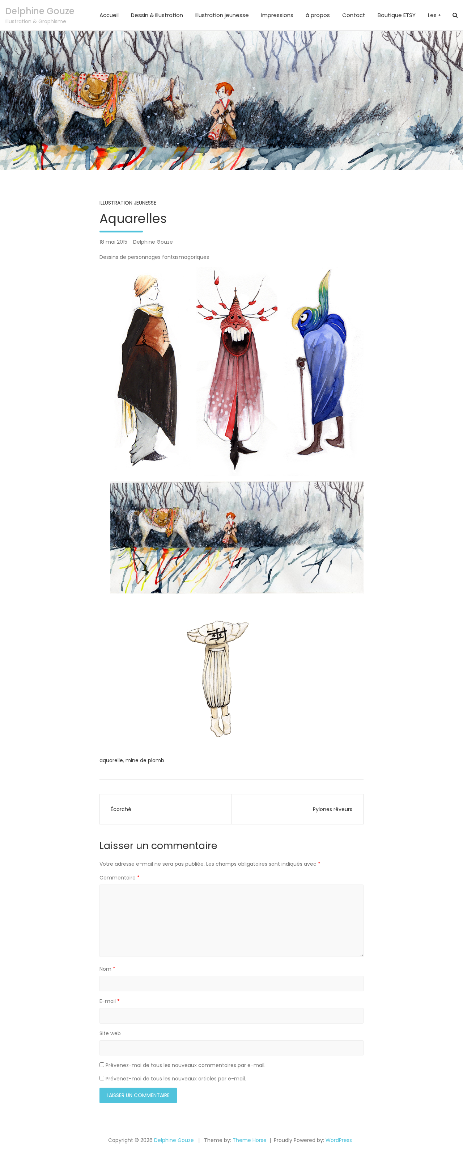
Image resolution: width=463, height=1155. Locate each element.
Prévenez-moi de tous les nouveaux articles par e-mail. (176, 1078)
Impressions (277, 15)
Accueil (109, 15)
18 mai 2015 (113, 241)
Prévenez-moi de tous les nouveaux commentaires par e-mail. (186, 1065)
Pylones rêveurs (332, 809)
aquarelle (111, 760)
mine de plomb (145, 760)
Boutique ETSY (397, 15)
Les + (435, 15)
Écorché (121, 809)
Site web (110, 1033)
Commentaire (119, 877)
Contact (353, 15)
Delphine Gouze (40, 11)
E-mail (109, 1001)
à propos (318, 15)
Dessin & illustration (157, 15)
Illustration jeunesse (222, 15)
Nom (107, 969)
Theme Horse (250, 1140)
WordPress (339, 1140)
